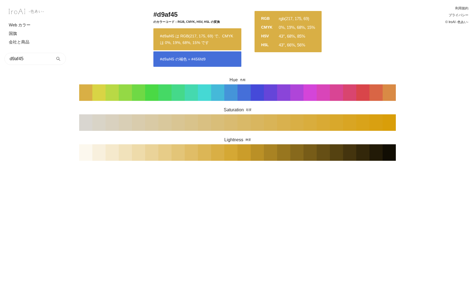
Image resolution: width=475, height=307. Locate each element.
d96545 (376, 92)
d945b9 (323, 92)
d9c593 (178, 122)
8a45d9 (283, 92)
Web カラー (20, 25)
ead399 (151, 152)
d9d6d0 (85, 122)
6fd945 (138, 92)
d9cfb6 (125, 122)
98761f (283, 152)
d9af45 (85, 92)
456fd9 (244, 92)
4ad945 (151, 92)
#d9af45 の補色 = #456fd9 (183, 59)
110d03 (389, 152)
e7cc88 (165, 152)
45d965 (165, 92)
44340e (349, 152)
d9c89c (165, 122)
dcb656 (204, 152)
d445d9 (310, 92)
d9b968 (244, 122)
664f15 (323, 152)
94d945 (125, 92)
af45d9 (296, 92)
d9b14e (283, 122)
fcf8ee (85, 152)
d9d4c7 (99, 122)
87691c (296, 152)
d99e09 (389, 122)
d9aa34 (323, 122)
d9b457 (270, 122)
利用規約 (461, 8)
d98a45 (389, 92)
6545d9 (270, 92)
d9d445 (99, 92)
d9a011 (376, 122)
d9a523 (349, 122)
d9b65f (257, 122)
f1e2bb (125, 152)
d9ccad (138, 122)
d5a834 (231, 152)
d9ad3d (310, 122)
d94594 (336, 92)
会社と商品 (19, 42)
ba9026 (257, 152)
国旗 (13, 33)
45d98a (178, 92)
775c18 (310, 152)
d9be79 (217, 122)
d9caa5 (151, 122)
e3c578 (178, 152)
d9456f (349, 92)
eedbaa (138, 152)
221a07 (376, 152)
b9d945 (112, 92)
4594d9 (231, 92)
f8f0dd (99, 152)
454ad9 (257, 92)
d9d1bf (112, 122)
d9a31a (362, 122)
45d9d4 (204, 92)
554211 (336, 152)
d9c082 (204, 122)
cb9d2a (244, 152)
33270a (362, 152)
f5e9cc (112, 152)
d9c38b (191, 122)
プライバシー (458, 15)
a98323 (270, 152)
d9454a (362, 92)
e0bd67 (191, 152)
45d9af (191, 92)
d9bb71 (231, 122)
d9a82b (336, 122)
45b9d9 (217, 92)
